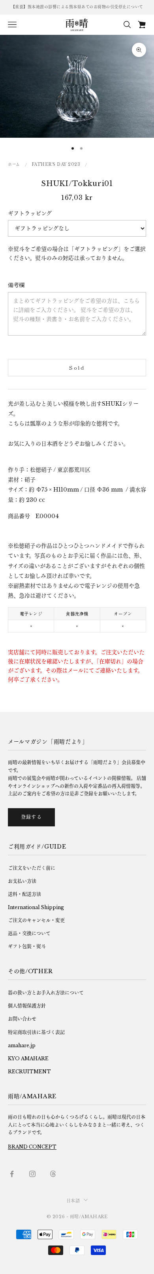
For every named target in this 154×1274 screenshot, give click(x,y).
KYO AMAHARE (28, 1058)
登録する (31, 817)
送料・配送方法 (24, 894)
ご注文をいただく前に (31, 868)
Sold (77, 367)
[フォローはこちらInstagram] (32, 1174)
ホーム (14, 164)
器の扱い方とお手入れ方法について (46, 993)
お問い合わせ (22, 1019)
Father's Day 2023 (56, 164)
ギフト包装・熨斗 (27, 946)
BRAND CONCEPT (32, 1147)
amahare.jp (22, 1045)
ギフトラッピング (30, 213)
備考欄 (16, 285)
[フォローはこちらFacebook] (12, 1174)
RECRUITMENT (29, 1072)
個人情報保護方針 (27, 1006)
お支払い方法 (22, 881)
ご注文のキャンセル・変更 (36, 920)
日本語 (73, 1201)
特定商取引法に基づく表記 (36, 1032)
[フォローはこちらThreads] (53, 1174)
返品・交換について (29, 933)
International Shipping (36, 907)
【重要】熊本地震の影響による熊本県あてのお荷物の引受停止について (77, 6)
